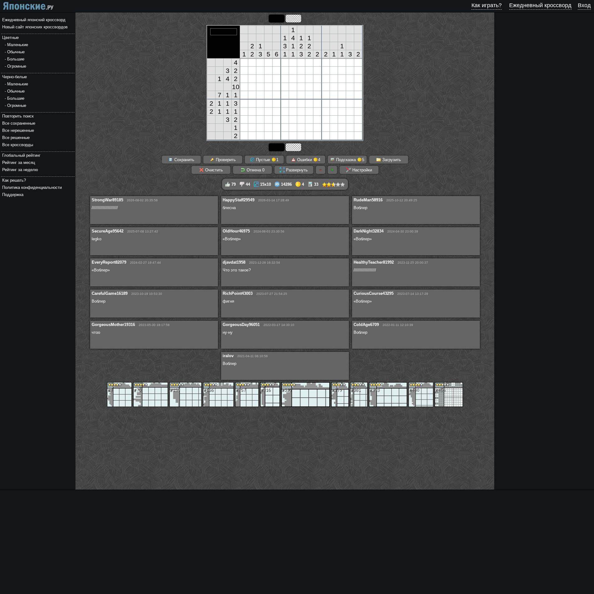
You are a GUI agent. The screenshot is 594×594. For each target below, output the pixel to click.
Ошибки (308, 159)
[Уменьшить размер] (320, 170)
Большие (15, 59)
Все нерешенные (18, 130)
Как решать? (14, 180)
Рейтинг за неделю (20, 169)
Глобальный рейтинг (21, 155)
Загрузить (391, 159)
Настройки (361, 170)
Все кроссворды (17, 144)
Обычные (16, 52)
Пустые (266, 159)
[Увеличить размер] (332, 170)
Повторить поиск (18, 116)
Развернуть (296, 170)
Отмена (254, 170)
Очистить (213, 170)
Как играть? (486, 5)
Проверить (225, 159)
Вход (584, 5)
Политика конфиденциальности (32, 187)
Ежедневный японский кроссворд (33, 19)
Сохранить (183, 159)
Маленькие (17, 44)
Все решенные (16, 137)
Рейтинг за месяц (18, 162)
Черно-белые (14, 76)
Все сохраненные (18, 123)
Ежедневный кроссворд (540, 5)
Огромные (16, 66)
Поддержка (12, 194)
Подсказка (349, 159)
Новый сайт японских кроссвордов (35, 27)
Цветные (10, 37)
